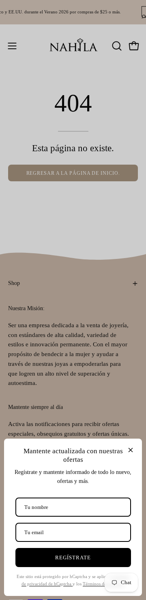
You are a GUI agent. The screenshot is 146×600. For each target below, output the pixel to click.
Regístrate (73, 557)
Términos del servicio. (104, 583)
